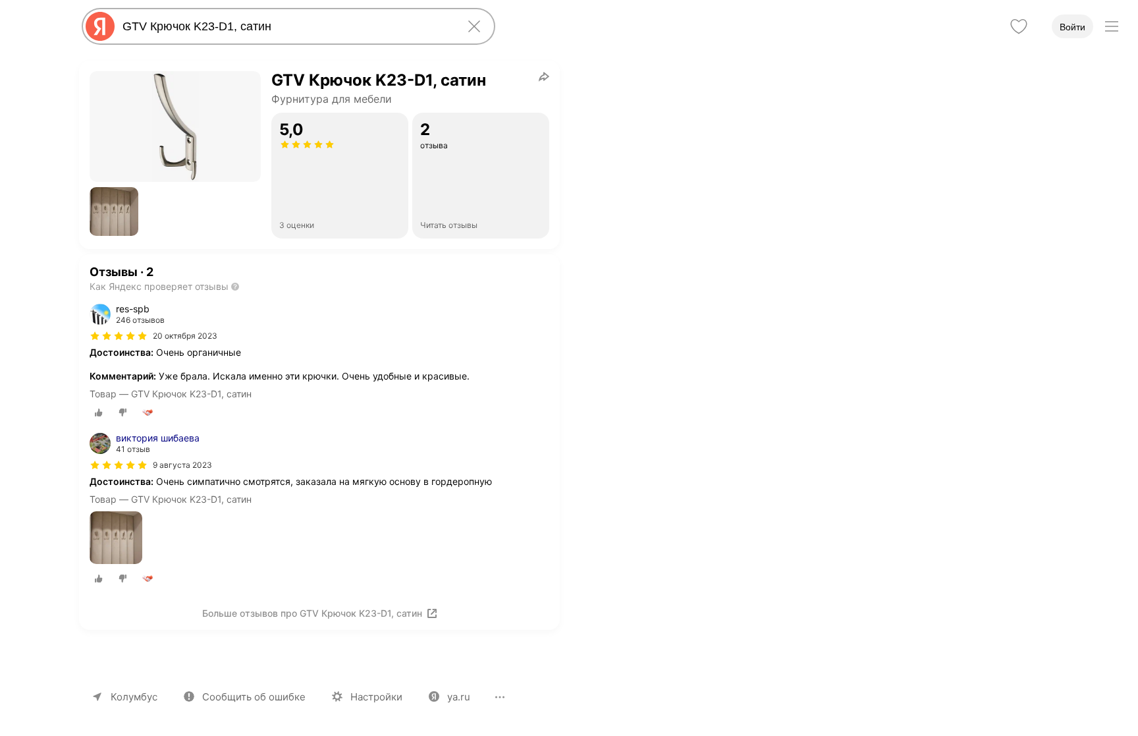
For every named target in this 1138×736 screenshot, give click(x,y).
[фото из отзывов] (116, 538)
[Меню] (1111, 26)
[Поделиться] (544, 76)
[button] (114, 211)
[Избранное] (1018, 26)
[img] (119, 336)
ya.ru (458, 697)
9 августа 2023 (182, 465)
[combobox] (286, 26)
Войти (1072, 27)
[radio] (99, 412)
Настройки (376, 697)
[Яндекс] (100, 26)
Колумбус (134, 697)
